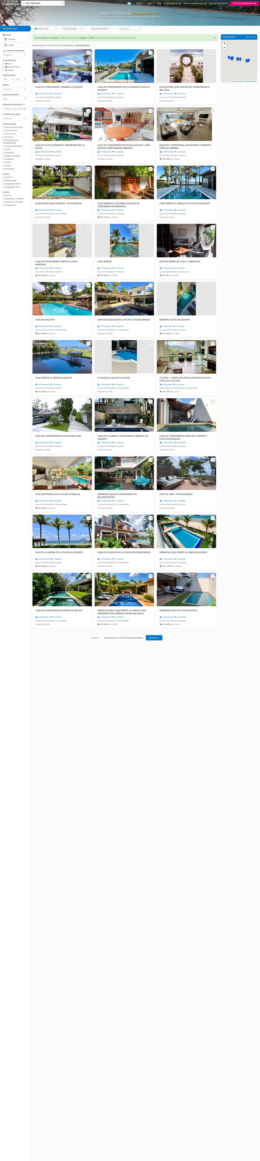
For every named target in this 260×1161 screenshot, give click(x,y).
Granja (10, 70)
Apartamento (13, 66)
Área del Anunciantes (218, 3)
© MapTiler (240, 81)
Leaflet (233, 81)
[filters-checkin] (5, 39)
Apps (149, 3)
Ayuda (139, 3)
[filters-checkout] (5, 44)
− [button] (224, 47)
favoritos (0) (174, 3)
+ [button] (224, 43)
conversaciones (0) (196, 3)
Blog (159, 3)
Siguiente (153, 637)
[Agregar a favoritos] (88, 53)
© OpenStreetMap (251, 81)
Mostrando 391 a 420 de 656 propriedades (124, 637)
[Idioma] (131, 3)
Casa (9, 63)
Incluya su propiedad (243, 3)
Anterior (95, 637)
